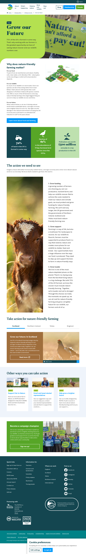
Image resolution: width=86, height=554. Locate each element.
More (16, 513)
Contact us (10, 485)
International (49, 483)
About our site (65, 533)
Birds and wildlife (39, 7)
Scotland (48, 473)
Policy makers (30, 477)
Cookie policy (22, 533)
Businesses (29, 481)
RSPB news (10, 475)
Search (81, 1)
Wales (47, 476)
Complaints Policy (40, 533)
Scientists (29, 474)
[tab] (16, 326)
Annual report (11, 482)
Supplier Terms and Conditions (53, 533)
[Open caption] (78, 361)
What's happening (24, 7)
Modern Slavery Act (11, 537)
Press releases (11, 489)
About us (17, 7)
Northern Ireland (50, 479)
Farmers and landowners (30, 470)
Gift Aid (9, 492)
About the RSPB (12, 479)
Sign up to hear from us (14, 465)
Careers (9, 472)
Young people (30, 484)
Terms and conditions (12, 533)
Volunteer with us (12, 469)
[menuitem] (17, 7)
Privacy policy (30, 533)
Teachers (28, 465)
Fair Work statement (22, 537)
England (47, 469)
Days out (45, 7)
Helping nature (32, 7)
